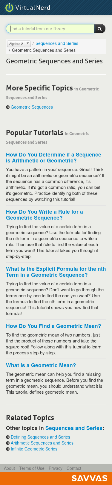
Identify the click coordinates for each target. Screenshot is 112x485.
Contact (74, 468)
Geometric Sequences (32, 107)
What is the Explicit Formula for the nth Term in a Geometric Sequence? (56, 271)
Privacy (55, 468)
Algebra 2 (16, 43)
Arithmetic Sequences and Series (42, 443)
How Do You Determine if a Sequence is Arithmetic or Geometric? (53, 157)
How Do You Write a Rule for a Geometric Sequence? (44, 214)
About (9, 468)
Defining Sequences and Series (40, 437)
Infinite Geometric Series (34, 449)
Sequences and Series (57, 43)
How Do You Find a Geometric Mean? (53, 325)
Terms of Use (32, 468)
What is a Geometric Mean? (41, 365)
